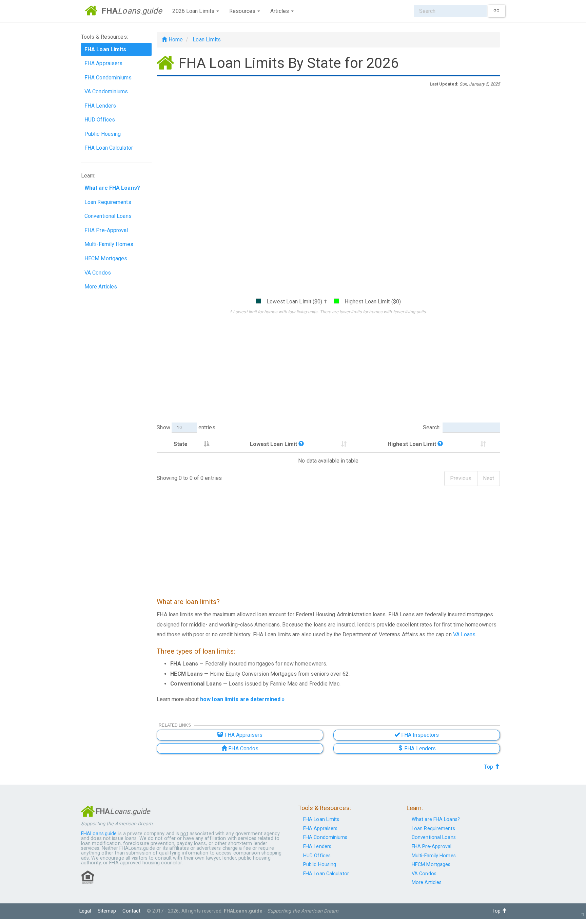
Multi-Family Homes (108, 244)
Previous (461, 478)
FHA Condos (242, 748)
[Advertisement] (328, 141)
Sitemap (107, 911)
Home (175, 39)
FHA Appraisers (103, 63)
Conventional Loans (108, 216)
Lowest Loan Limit (274, 444)
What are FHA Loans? (436, 819)
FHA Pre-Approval (106, 230)
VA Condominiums (106, 91)
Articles (280, 11)
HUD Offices (99, 119)
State (181, 444)
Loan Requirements (107, 202)
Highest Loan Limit (412, 444)
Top (489, 767)
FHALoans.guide (99, 834)
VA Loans (464, 634)
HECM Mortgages (105, 258)
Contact (131, 911)
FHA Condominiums (108, 77)
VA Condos (97, 272)
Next (488, 478)
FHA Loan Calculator (108, 148)
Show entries (186, 427)
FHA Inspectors (419, 735)
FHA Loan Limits (321, 819)
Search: (432, 427)
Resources (243, 11)
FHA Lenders (100, 105)
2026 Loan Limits (194, 11)
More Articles (100, 286)
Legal (85, 911)
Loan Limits (207, 39)
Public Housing (102, 134)
